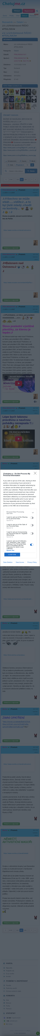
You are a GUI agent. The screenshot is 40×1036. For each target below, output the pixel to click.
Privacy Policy (32, 562)
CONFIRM (12, 554)
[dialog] (20, 518)
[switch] (31, 518)
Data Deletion (7, 562)
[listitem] (20, 512)
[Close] (36, 474)
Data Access (20, 562)
